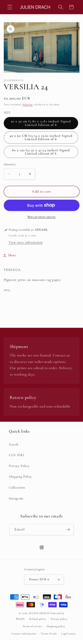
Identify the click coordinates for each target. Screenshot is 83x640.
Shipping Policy (20, 477)
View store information (26, 242)
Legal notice (68, 633)
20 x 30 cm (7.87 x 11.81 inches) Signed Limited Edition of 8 (41, 123)
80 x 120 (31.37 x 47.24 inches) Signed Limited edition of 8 (41, 151)
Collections (17, 487)
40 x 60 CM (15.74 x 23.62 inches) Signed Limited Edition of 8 (41, 137)
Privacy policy (59, 618)
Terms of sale (49, 633)
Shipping (27, 104)
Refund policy (37, 618)
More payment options (41, 217)
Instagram (16, 498)
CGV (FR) (16, 455)
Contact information (24, 633)
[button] (9, 7)
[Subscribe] (68, 529)
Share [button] (12, 255)
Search (14, 444)
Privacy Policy (19, 466)
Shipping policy (55, 626)
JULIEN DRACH (39, 613)
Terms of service (32, 626)
